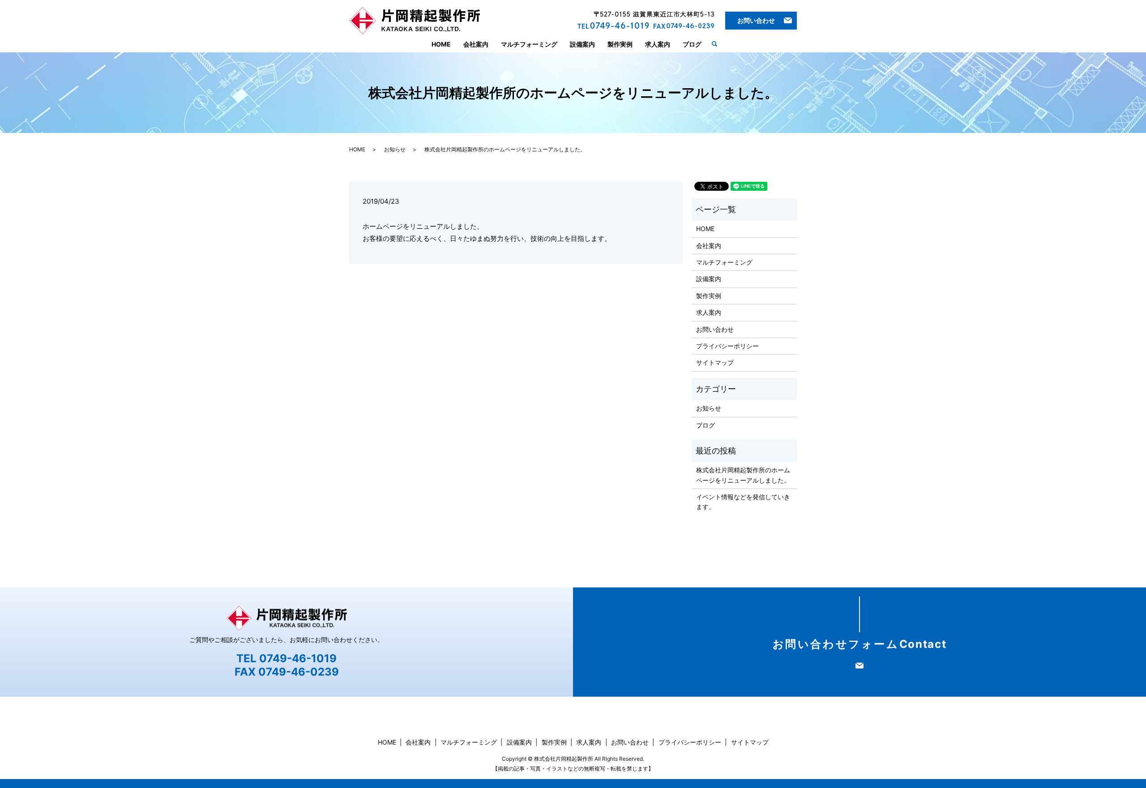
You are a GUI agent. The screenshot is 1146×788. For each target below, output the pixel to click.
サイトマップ (715, 362)
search (718, 43)
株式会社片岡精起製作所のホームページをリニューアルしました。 (743, 475)
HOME (441, 44)
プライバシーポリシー (727, 346)
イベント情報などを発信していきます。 (743, 501)
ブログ (692, 44)
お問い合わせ (756, 20)
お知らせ (395, 149)
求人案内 (657, 44)
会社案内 (475, 44)
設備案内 (582, 44)
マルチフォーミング (529, 44)
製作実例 (620, 44)
